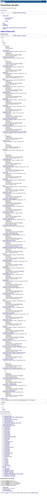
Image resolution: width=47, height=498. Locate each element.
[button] (4, 42)
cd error (4, 253)
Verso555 (11, 99)
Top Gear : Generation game (8, 306)
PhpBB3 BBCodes (34, 492)
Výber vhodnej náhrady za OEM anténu (10, 233)
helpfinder (11, 180)
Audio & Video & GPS (7, 31)
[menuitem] (9, 17)
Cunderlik (11, 385)
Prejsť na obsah (3, 10)
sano (10, 58)
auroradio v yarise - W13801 (8, 218)
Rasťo (20, 96)
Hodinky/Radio (6, 279)
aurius (10, 193)
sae (19, 147)
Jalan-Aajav (11, 166)
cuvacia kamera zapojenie (8, 65)
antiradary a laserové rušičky (8, 165)
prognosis (11, 248)
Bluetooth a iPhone (6, 92)
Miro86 (10, 254)
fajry (10, 267)
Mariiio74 (11, 119)
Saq (9, 212)
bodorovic (11, 132)
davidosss (21, 156)
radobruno (11, 51)
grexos (10, 206)
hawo (10, 300)
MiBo (20, 54)
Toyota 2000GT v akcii (7, 273)
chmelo (10, 347)
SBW (4, 185)
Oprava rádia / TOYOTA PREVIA (10, 384)
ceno (10, 150)
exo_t (10, 234)
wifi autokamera (6, 85)
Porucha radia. (6, 98)
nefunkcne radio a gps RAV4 (8, 56)
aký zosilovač (5, 105)
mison (10, 327)
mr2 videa (5, 326)
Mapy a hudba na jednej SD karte (9, 240)
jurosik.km (11, 80)
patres (10, 199)
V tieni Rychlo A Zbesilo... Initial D (10, 225)
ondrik (20, 122)
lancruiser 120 (5, 72)
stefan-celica (21, 271)
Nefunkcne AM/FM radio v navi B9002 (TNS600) (13, 247)
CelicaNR (11, 378)
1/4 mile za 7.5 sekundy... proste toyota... (11, 286)
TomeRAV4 (11, 186)
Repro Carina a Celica (7, 319)
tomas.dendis (11, 93)
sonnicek (10, 261)
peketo (10, 106)
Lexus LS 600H (6, 50)
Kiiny (10, 241)
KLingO (10, 141)
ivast (10, 160)
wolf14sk (11, 320)
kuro (10, 226)
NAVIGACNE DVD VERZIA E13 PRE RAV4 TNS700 (14, 352)
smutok (20, 83)
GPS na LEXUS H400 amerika (9, 390)
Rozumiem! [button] (2, 2)
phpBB (6, 492)
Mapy (4, 299)
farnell (20, 116)
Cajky (20, 183)
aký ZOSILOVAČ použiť (8, 359)
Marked (20, 138)
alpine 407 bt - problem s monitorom (10, 198)
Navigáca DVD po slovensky (8, 312)
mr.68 (10, 360)
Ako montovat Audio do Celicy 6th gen (10, 377)
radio (4, 78)
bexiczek (21, 290)
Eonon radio (5, 178)
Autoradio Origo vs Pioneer (8, 332)
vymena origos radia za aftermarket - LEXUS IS (12, 367)
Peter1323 (11, 73)
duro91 (20, 129)
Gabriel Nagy (21, 258)
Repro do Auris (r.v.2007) (8, 211)
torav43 (10, 66)
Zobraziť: (3, 400)
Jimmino (21, 63)
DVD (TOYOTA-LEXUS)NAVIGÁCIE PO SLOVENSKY (15, 131)
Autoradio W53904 (6, 111)
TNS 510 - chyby (6, 140)
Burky (10, 112)
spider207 (21, 231)
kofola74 (10, 126)
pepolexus (21, 395)
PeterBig (10, 219)
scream (20, 323)
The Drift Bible (6, 266)
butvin (20, 350)
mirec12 (20, 238)
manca (10, 353)
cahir (10, 307)
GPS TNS (5, 149)
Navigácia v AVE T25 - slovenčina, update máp (12, 345)
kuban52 (10, 86)
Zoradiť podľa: (15, 400)
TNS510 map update (7, 159)
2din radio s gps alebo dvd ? (8, 205)
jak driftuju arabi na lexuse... (8, 293)
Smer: (29, 400)
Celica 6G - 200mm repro (8, 339)
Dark (10, 392)
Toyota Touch (5, 172)
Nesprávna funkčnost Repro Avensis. (10, 118)
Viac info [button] (39, 1)
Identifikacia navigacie (7, 260)
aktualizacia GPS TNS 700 (8, 125)
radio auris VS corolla (7, 192)
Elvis (10, 369)
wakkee (10, 173)
